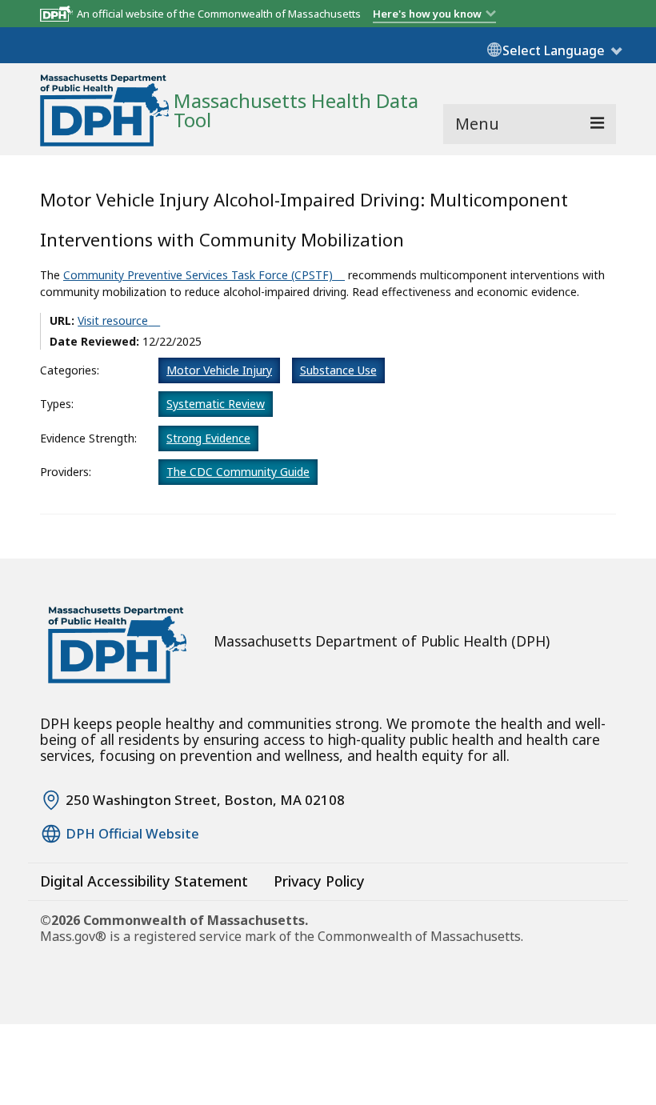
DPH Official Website (132, 834)
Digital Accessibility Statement (144, 881)
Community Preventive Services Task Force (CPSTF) (198, 274)
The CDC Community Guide (238, 471)
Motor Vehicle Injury (219, 370)
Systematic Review (215, 403)
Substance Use (338, 370)
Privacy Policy (319, 881)
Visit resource (113, 320)
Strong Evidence (208, 438)
